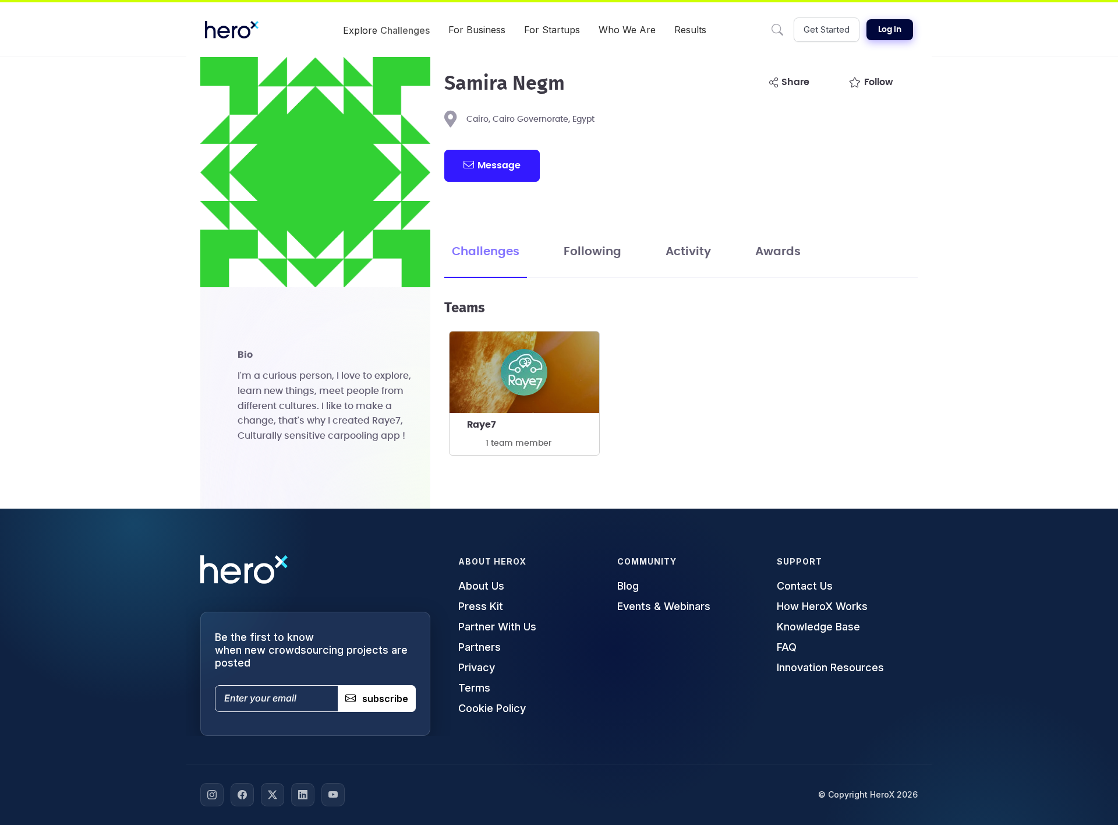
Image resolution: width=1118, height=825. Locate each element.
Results (690, 30)
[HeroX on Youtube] (333, 794)
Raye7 (481, 424)
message (499, 165)
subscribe (385, 698)
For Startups (552, 30)
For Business (476, 30)
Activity (688, 252)
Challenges (485, 252)
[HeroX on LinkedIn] (302, 794)
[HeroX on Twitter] (272, 794)
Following (592, 252)
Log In (889, 30)
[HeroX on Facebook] (242, 794)
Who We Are (627, 30)
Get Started (827, 29)
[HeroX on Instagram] (212, 794)
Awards (778, 252)
